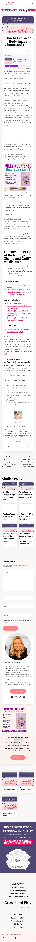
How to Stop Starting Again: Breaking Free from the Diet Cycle (9, 462)
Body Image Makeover (15, 303)
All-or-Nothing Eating (18, 891)
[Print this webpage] (27, 50)
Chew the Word (18, 888)
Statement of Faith (18, 918)
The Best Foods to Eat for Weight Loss (9, 516)
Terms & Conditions (18, 921)
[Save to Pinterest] (18, 50)
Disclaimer (18, 924)
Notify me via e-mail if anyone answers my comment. (18, 621)
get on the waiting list (17, 295)
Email (5, 607)
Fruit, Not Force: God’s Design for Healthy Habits (9, 813)
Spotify (27, 362)
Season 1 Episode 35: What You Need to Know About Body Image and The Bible (19, 313)
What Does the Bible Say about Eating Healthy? (25, 494)
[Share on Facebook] (8, 50)
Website (6, 615)
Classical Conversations (19, 339)
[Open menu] (32, 3)
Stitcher (16, 362)
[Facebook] (19, 442)
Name (6, 598)
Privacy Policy (18, 927)
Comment (7, 572)
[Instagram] (17, 442)
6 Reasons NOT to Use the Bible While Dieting (26, 516)
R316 (20, 934)
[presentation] (9, 486)
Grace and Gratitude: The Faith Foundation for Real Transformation (26, 789)
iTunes (9, 362)
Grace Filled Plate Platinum (18, 897)
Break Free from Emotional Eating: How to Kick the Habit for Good (27, 462)
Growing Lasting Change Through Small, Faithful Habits (9, 789)
